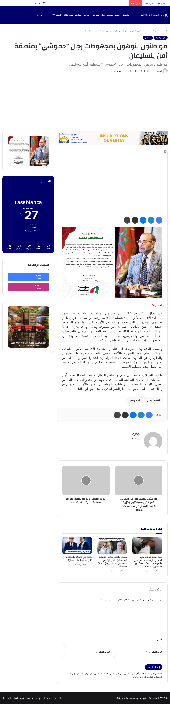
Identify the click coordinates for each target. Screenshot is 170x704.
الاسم (159, 639)
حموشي (134, 400)
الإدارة (159, 71)
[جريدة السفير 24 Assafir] (154, 15)
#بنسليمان (152, 400)
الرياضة (87, 15)
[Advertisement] (85, 101)
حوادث (78, 15)
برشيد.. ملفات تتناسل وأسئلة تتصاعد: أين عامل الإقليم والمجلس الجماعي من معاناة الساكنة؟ (112, 562)
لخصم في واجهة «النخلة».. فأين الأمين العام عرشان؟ (79, 558)
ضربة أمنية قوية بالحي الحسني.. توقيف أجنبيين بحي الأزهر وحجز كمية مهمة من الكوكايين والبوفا (148, 562)
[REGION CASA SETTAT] (112, 262)
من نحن (29, 698)
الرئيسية (126, 15)
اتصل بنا (7, 698)
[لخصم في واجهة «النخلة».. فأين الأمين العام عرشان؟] (77, 545)
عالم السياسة (99, 15)
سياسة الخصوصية (44, 698)
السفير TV (57, 15)
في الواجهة (152, 30)
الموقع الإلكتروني (102, 652)
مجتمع (110, 15)
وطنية (117, 15)
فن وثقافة (68, 15)
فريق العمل (18, 698)
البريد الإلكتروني (154, 652)
